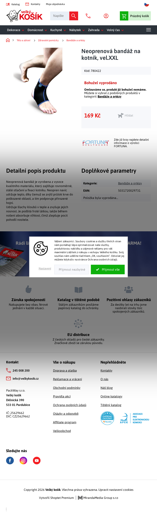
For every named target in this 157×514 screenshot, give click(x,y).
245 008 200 (21, 370)
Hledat (73, 15)
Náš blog (107, 387)
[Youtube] (37, 460)
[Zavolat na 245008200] (89, 16)
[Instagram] (23, 460)
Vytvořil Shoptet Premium (56, 497)
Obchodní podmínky (66, 387)
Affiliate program (64, 422)
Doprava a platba (65, 370)
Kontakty (35, 4)
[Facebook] (10, 461)
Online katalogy (111, 396)
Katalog (15, 4)
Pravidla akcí (62, 396)
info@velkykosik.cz (26, 378)
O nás (104, 379)
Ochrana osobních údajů (69, 405)
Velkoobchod (62, 431)
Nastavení (45, 268)
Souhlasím (108, 269)
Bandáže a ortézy (109, 96)
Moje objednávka (55, 4)
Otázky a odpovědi (65, 413)
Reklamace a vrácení (67, 379)
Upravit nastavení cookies (115, 489)
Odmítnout (71, 269)
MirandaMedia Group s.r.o (100, 497)
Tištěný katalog (111, 405)
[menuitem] (16, 29)
